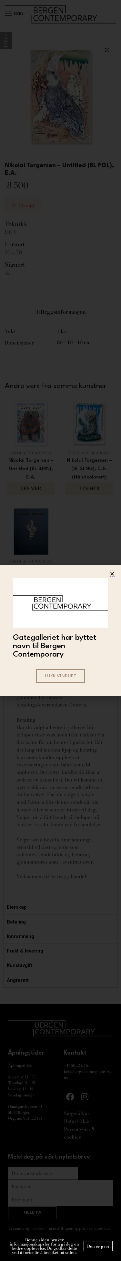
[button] (112, 573)
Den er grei (98, 1246)
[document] (60, 630)
